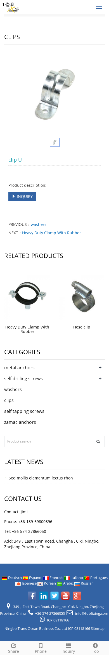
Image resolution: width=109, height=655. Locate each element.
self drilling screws (23, 378)
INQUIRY (24, 196)
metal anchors (19, 368)
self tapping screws (24, 411)
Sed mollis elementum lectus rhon (41, 478)
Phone (41, 651)
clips (9, 400)
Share (13, 651)
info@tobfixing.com (91, 613)
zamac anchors (20, 422)
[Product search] (98, 441)
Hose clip (81, 327)
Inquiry (68, 651)
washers (38, 224)
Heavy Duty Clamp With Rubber (51, 232)
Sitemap (98, 628)
